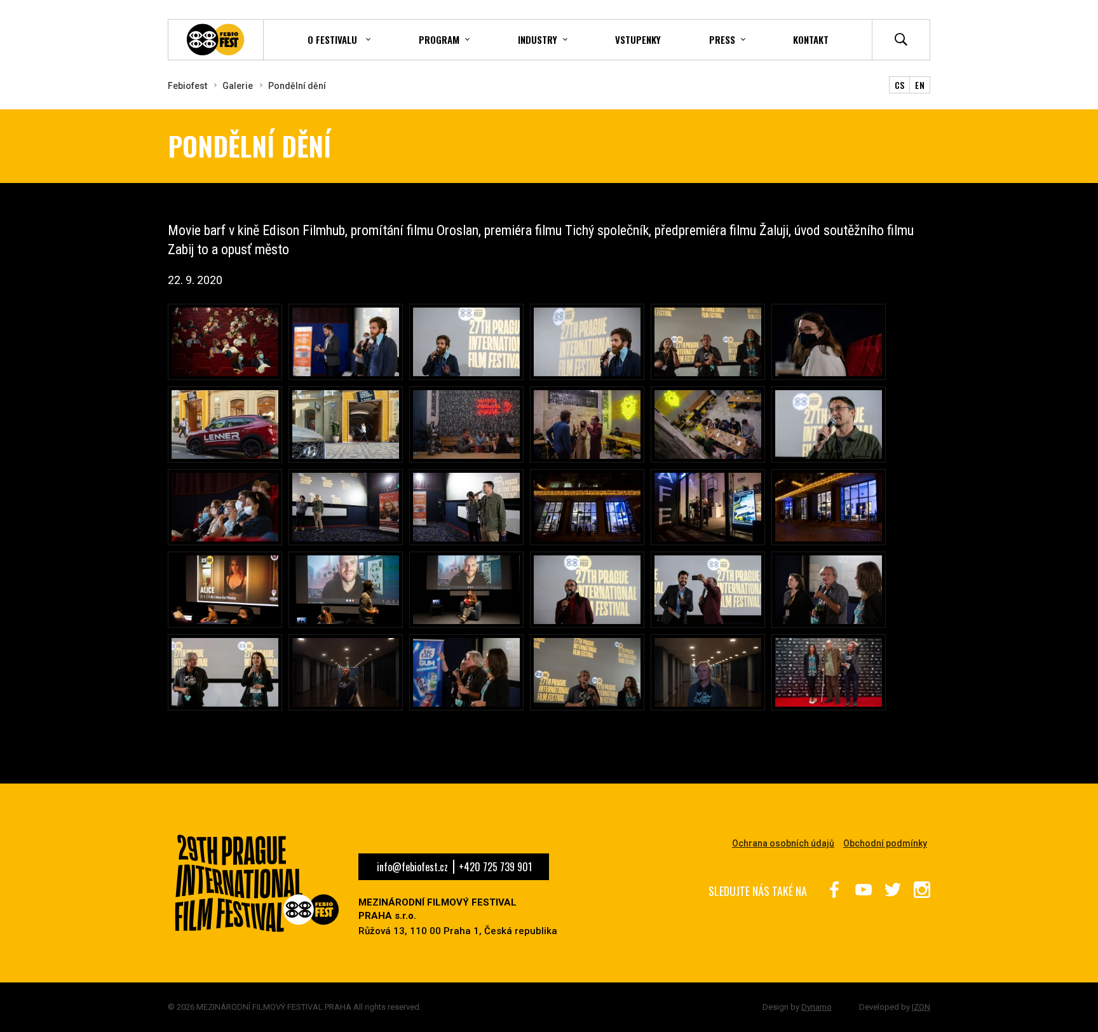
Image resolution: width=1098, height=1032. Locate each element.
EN (920, 85)
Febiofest (187, 86)
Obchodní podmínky (885, 843)
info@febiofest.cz (412, 867)
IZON (921, 1007)
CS (900, 85)
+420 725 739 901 (495, 867)
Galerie (237, 86)
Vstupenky (638, 39)
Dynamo (816, 1007)
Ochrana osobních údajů (783, 843)
